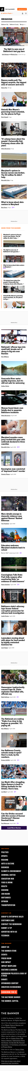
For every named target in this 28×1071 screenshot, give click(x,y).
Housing (4, 890)
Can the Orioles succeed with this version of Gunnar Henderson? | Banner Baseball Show (13, 816)
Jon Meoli (4, 792)
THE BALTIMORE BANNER (10, 997)
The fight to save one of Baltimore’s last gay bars (11, 250)
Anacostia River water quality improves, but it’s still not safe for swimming (12, 380)
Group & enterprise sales (12, 917)
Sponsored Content (10, 983)
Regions (4, 859)
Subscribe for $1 (22, 9)
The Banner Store (8, 951)
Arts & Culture (7, 863)
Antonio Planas (5, 474)
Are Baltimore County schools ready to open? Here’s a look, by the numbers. (11, 753)
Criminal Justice (8, 874)
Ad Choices (4, 1043)
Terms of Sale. (19, 1049)
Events (4, 954)
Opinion (4, 901)
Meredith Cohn (5, 180)
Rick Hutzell (4, 117)
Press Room (6, 958)
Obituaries (6, 897)
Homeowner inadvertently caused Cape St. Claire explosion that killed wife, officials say (12, 690)
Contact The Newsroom (11, 924)
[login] (23, 13)
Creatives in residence (11, 987)
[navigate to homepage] (7, 9)
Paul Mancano (5, 823)
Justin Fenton (5, 616)
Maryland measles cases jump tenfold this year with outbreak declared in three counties (13, 440)
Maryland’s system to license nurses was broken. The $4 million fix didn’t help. (13, 173)
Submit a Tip (6, 928)
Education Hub (7, 878)
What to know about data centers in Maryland (12, 203)
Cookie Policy (15, 1038)
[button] (14, 828)
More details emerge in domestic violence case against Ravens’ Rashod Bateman (11, 517)
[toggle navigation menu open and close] (25, 13)
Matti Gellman (5, 697)
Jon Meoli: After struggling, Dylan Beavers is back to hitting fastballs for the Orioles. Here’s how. (13, 785)
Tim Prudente (5, 523)
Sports (4, 856)
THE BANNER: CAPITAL (9, 1001)
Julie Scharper (5, 54)
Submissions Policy (18, 1040)
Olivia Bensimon (5, 148)
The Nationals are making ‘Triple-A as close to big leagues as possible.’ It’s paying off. (12, 722)
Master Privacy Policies (8, 1027)
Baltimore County (14, 24)
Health (4, 886)
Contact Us (6, 913)
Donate (4, 979)
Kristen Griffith (5, 760)
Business (5, 867)
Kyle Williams (5, 356)
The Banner (6, 943)
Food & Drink (7, 882)
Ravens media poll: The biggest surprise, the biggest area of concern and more (13, 82)
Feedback (5, 935)
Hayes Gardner (5, 584)
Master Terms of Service (13, 1025)
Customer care (7, 920)
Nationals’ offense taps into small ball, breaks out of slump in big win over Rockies (13, 350)
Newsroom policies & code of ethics (14, 974)
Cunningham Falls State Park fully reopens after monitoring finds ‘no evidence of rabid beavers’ (13, 578)
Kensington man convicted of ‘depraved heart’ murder (13, 470)
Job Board (5, 893)
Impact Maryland (8, 966)
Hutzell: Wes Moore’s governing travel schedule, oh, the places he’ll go (13, 111)
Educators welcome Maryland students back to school (13, 547)
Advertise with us (14, 221)
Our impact (6, 962)
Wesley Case (14, 54)
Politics (4, 852)
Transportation (8, 905)
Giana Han (4, 87)
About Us (5, 947)
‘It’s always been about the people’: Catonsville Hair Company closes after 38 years (13, 142)
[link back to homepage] (10, 1013)
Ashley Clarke (5, 386)
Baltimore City (4, 24)
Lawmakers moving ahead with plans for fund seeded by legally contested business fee (13, 641)
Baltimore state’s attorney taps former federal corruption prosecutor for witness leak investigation (12, 609)
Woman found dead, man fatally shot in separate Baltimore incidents (12, 410)
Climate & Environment (11, 871)
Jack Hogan (4, 648)
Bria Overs (4, 207)
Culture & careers (9, 970)
